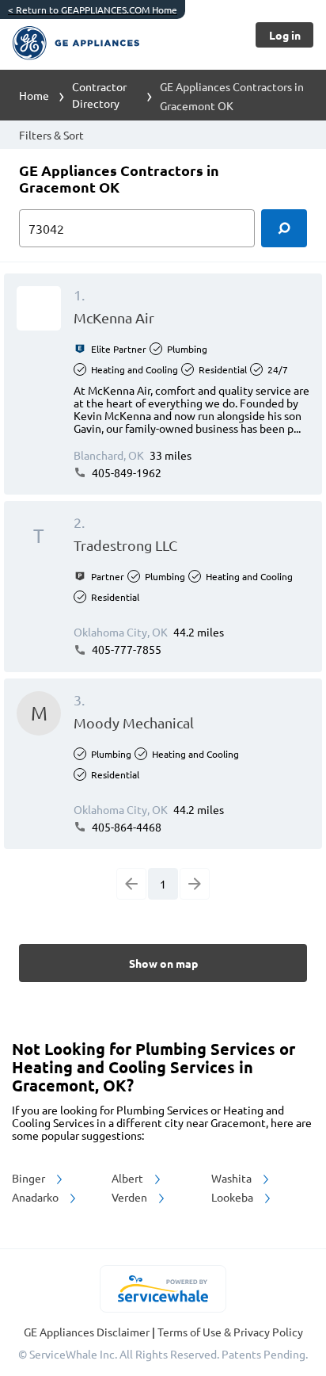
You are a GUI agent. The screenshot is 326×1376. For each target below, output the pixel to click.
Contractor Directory (99, 94)
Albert (129, 1178)
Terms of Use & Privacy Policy (230, 1331)
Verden (131, 1197)
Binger (29, 1178)
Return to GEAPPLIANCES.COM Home (92, 9)
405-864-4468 (125, 827)
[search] (284, 228)
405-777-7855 (125, 649)
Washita (232, 1178)
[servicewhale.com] (163, 1289)
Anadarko (36, 1197)
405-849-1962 (125, 472)
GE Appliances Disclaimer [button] (88, 1331)
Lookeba (233, 1197)
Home (34, 95)
